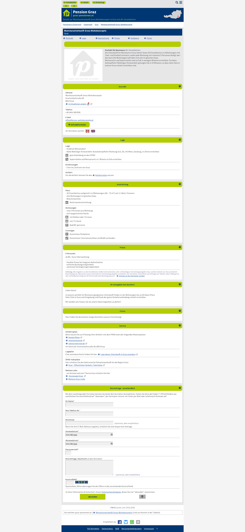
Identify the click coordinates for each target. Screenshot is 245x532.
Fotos (149, 38)
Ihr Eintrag (98, 2)
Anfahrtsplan (101, 175)
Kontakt (69, 38)
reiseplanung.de (75, 340)
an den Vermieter (83, 458)
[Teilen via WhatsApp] (133, 522)
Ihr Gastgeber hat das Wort (145, 284)
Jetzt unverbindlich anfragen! (123, 44)
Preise (117, 38)
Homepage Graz (75, 376)
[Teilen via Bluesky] (127, 522)
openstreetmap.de (76, 343)
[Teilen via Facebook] (121, 522)
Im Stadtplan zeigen (77, 104)
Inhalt (84, 2)
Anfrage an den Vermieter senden (132, 276)
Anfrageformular (78, 124)
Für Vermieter (93, 528)
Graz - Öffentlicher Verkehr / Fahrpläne (85, 365)
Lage (84, 38)
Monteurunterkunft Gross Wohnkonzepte (114, 512)
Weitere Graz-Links (76, 379)
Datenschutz (107, 528)
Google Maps (74, 337)
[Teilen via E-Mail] (139, 522)
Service (150, 325)
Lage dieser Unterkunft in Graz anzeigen (118, 354)
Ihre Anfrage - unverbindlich (145, 388)
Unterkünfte (70, 2)
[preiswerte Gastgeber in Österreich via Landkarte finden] (173, 17)
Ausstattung (103, 38)
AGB (117, 528)
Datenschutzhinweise (111, 492)
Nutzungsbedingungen (131, 528)
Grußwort (135, 38)
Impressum (149, 528)
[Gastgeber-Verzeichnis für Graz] (67, 13)
